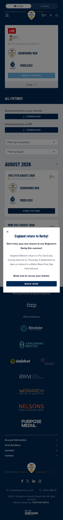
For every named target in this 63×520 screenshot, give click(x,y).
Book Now (31, 283)
